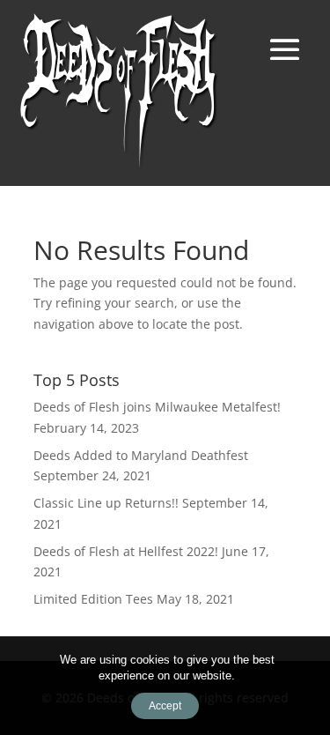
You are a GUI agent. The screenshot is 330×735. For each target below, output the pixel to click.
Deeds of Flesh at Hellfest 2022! (125, 551)
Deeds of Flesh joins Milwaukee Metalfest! (157, 406)
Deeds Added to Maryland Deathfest (140, 455)
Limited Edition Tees (93, 598)
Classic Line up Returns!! (106, 502)
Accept (165, 706)
